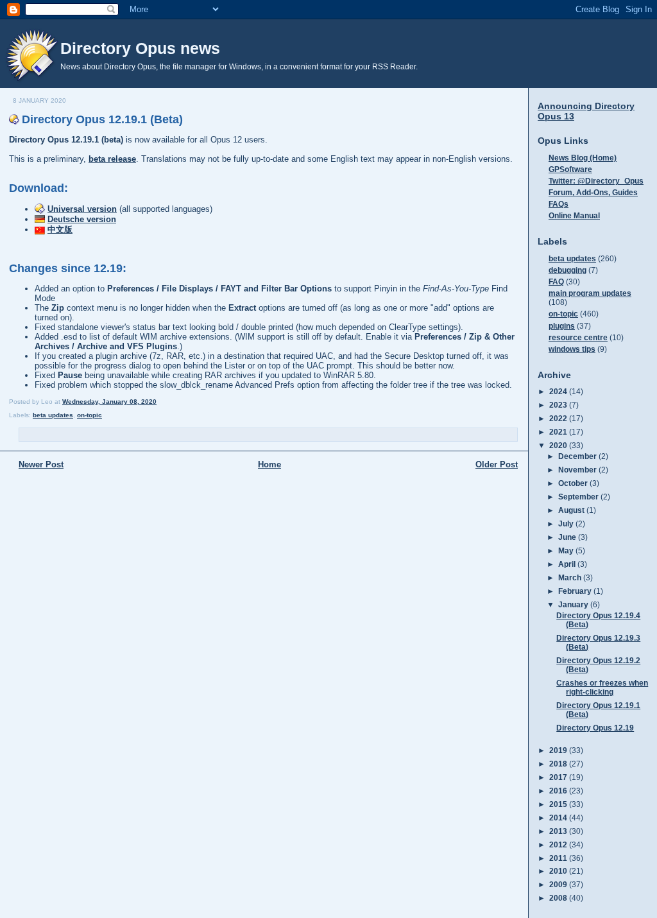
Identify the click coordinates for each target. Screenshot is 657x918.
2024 (559, 391)
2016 (559, 790)
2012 (559, 844)
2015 (559, 804)
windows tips (572, 349)
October (574, 483)
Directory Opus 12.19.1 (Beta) (102, 119)
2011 (559, 858)
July (567, 523)
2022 (559, 418)
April (567, 564)
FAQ (556, 281)
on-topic (89, 415)
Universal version (82, 209)
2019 (559, 750)
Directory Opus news (140, 48)
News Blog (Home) (583, 157)
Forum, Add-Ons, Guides (593, 192)
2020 (559, 445)
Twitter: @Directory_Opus (596, 181)
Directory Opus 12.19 (595, 727)
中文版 (60, 229)
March (570, 577)
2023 (559, 405)
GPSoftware (570, 169)
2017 (559, 777)
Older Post (496, 464)
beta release (112, 159)
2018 (559, 763)
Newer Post (41, 464)
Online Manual (574, 215)
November (578, 469)
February (575, 591)
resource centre (578, 337)
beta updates (53, 415)
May (567, 550)
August (572, 510)
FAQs (558, 204)
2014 (559, 817)
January (574, 604)
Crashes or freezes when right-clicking (602, 687)
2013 (559, 831)
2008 (559, 898)
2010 (559, 871)
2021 (559, 432)
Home (269, 464)
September (579, 496)
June (568, 537)
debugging (567, 270)
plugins (562, 326)
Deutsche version (81, 219)
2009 (559, 884)
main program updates (590, 293)
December (578, 456)
